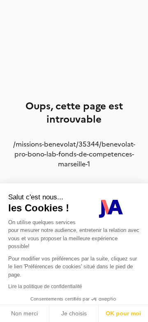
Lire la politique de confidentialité (45, 286)
